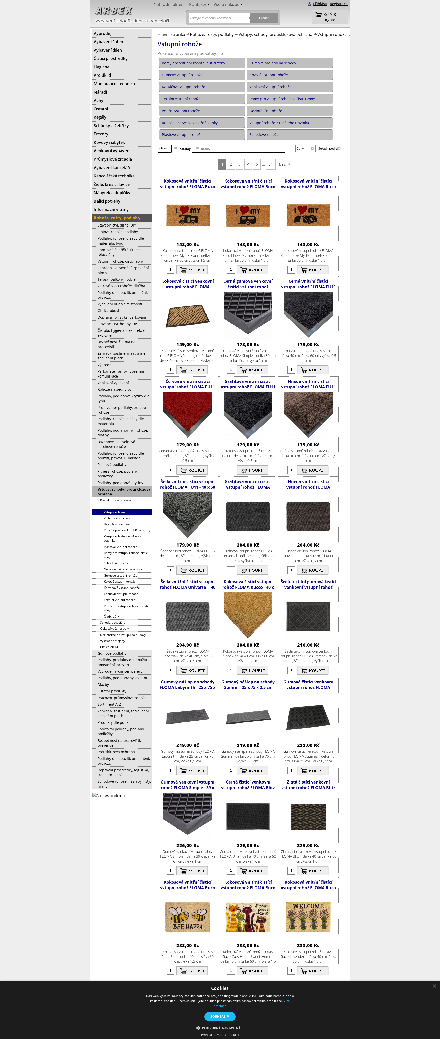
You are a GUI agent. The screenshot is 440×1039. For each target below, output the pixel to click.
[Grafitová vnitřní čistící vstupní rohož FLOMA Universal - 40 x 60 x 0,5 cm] (248, 539)
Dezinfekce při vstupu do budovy (123, 635)
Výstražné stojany (112, 641)
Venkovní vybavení (112, 151)
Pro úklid (102, 75)
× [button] (434, 986)
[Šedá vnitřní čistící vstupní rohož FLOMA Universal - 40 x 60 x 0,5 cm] (187, 639)
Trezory (101, 134)
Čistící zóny (112, 616)
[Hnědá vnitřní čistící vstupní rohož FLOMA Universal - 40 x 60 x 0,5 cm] (308, 539)
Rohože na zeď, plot (114, 389)
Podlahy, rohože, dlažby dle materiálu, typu (121, 241)
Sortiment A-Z (109, 704)
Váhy (98, 100)
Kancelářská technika (114, 176)
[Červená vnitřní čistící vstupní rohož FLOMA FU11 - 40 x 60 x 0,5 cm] (187, 438)
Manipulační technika (114, 83)
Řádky (205, 149)
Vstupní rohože (114, 512)
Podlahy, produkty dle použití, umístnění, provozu (123, 662)
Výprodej (102, 33)
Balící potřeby (107, 201)
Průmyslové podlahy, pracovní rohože (123, 410)
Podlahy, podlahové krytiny (120, 482)
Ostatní (101, 109)
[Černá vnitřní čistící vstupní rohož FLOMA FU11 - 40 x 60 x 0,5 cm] (308, 338)
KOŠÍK (329, 14)
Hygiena (101, 67)
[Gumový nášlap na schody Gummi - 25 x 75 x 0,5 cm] (248, 739)
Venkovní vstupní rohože (121, 594)
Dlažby (103, 684)
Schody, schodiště (112, 622)
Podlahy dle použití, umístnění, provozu (124, 761)
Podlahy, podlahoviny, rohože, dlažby (123, 433)
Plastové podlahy (112, 464)
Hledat (264, 18)
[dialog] (220, 1010)
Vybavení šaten (108, 41)
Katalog (185, 149)
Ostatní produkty (112, 691)
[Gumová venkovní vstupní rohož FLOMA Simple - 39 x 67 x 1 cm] (187, 839)
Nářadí (100, 92)
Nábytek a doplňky (112, 192)
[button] (220, 1027)
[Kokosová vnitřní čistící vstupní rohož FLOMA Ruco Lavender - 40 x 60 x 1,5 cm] (308, 939)
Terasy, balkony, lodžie (117, 279)
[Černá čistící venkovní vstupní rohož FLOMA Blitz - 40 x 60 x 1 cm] (248, 839)
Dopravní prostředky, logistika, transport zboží (123, 772)
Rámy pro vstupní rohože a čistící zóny (127, 608)
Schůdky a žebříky (111, 125)
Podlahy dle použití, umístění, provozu (123, 295)
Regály (100, 117)
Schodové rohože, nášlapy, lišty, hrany (124, 784)
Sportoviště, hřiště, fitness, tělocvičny (120, 252)
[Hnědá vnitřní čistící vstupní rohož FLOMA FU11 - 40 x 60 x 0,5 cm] (308, 438)
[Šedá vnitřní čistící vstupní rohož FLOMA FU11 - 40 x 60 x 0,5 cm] (187, 539)
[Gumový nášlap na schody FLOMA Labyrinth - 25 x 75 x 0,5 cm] (187, 739)
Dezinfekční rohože (117, 524)
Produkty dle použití (115, 722)
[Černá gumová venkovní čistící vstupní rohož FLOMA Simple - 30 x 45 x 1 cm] (248, 338)
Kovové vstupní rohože (120, 581)
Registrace (339, 3)
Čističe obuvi (108, 310)
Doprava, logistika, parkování (122, 317)
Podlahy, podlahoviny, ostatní (122, 677)
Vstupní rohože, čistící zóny (343, 34)
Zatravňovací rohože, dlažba (121, 285)
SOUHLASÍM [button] (220, 1016)
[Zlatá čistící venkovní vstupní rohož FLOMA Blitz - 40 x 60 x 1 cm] (308, 839)
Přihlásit (320, 3)
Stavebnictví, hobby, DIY (118, 323)
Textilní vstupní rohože (119, 600)
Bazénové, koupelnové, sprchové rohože (117, 444)
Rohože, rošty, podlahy (212, 34)
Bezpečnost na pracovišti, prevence (119, 743)
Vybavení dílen (108, 50)
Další (283, 164)
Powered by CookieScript (220, 1035)
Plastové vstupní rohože (121, 547)
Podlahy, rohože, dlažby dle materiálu (121, 421)
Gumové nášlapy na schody (123, 569)
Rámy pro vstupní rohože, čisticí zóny (126, 555)
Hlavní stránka (171, 34)
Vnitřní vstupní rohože (119, 518)
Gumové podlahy (112, 653)
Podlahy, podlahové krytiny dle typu (123, 398)
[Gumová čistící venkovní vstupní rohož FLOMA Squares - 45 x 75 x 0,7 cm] (308, 739)
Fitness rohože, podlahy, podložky (118, 473)
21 (271, 164)
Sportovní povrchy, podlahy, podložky (121, 731)
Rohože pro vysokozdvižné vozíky (127, 530)
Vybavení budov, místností (120, 304)
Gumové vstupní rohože (121, 575)
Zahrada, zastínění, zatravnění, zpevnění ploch (124, 713)
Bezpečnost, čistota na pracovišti (116, 344)
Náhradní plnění (169, 4)
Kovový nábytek (109, 142)
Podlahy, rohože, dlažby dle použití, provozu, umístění (121, 455)
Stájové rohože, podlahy (118, 231)
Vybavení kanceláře (112, 167)
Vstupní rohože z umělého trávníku (122, 538)
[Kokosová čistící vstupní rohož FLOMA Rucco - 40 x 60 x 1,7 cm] (248, 639)
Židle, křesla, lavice (112, 184)
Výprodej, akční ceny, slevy (120, 671)
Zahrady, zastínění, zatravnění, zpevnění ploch (123, 355)
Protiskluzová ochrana (115, 500)
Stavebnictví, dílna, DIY (117, 225)
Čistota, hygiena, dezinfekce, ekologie (121, 333)
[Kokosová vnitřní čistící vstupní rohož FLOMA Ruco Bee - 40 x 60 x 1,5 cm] (187, 939)
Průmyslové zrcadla (113, 159)
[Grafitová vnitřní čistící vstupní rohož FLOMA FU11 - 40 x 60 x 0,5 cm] (248, 438)
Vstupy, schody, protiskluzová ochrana (275, 34)
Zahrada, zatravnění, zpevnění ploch (123, 270)
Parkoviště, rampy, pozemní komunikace (121, 374)
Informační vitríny (111, 209)
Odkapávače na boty (114, 628)
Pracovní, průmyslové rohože (122, 697)
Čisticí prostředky (111, 58)
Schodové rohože (116, 563)
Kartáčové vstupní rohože (122, 587)
